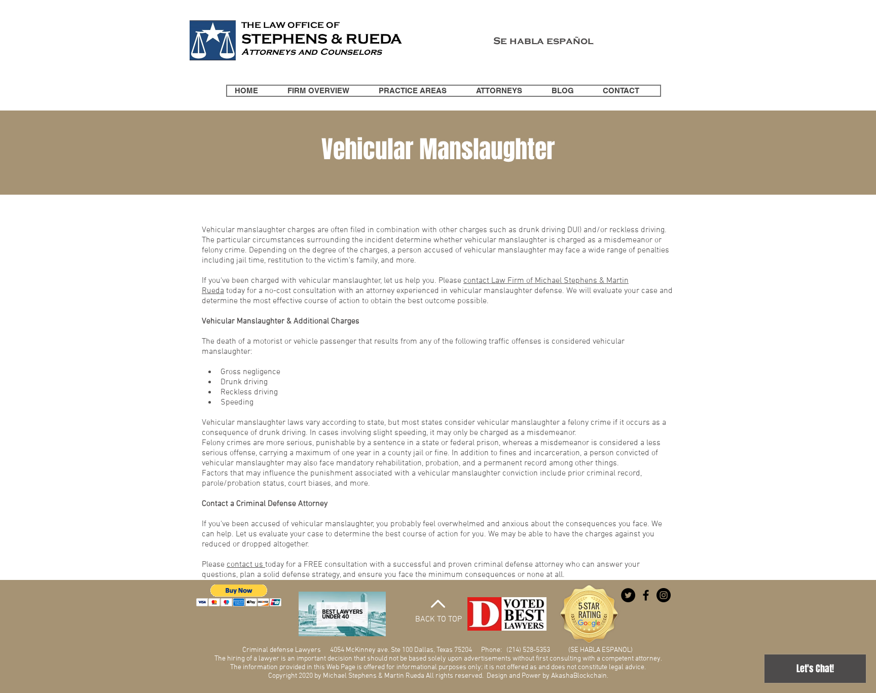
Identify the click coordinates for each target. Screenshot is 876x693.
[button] (239, 595)
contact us (246, 565)
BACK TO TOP (438, 619)
